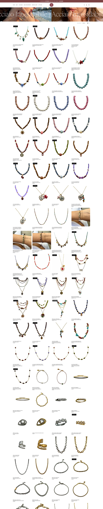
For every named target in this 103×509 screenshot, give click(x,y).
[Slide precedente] (53, 331)
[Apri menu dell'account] (86, 5)
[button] (84, 23)
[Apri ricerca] (84, 5)
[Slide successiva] (69, 331)
